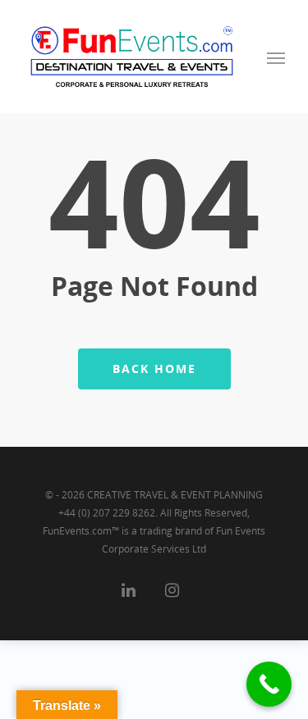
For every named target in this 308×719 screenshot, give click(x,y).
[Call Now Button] (269, 684)
